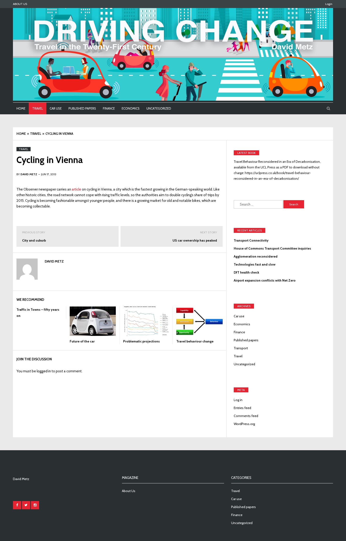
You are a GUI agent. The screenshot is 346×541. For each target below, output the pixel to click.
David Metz (54, 261)
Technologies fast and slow (254, 264)
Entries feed (242, 408)
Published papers (82, 108)
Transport (241, 348)
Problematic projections (141, 341)
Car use (56, 108)
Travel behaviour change (194, 341)
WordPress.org (244, 424)
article (76, 189)
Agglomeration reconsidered (256, 256)
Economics (131, 108)
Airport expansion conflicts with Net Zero (265, 280)
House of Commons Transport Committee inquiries (272, 248)
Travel (37, 108)
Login (328, 4)
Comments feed (246, 416)
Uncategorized (158, 108)
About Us (20, 4)
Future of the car (82, 341)
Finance (109, 108)
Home (20, 108)
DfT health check (246, 272)
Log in (238, 400)
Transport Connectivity (251, 240)
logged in (44, 371)
